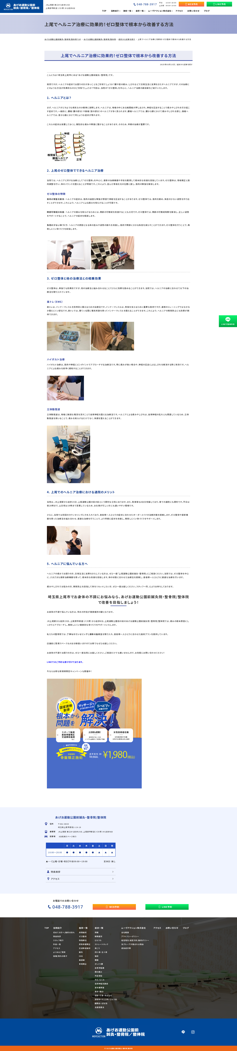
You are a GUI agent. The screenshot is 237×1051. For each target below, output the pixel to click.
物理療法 (83, 940)
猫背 (97, 956)
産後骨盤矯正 (84, 944)
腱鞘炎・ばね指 (101, 1003)
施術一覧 (83, 928)
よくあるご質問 (59, 952)
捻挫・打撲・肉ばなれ (103, 995)
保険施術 (83, 932)
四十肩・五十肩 (101, 952)
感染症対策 (126, 948)
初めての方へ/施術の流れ (64, 932)
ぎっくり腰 (99, 964)
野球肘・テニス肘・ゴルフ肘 (106, 999)
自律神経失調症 (101, 983)
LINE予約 (221, 4)
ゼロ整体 (83, 936)
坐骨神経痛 (99, 968)
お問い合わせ (172, 928)
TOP (46, 928)
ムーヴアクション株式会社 (133, 928)
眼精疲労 (98, 936)
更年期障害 (99, 987)
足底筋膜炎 (99, 1007)
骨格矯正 (83, 964)
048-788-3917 (147, 4)
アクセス (55, 878)
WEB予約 (193, 4)
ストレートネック (101, 944)
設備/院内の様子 (60, 956)
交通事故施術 (84, 948)
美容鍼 (82, 960)
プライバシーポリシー (130, 936)
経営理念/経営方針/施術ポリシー (135, 940)
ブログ (186, 928)
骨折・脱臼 (99, 991)
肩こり (97, 948)
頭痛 (97, 932)
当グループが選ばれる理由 (132, 944)
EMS (81, 956)
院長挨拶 (55, 871)
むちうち (98, 940)
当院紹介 (57, 928)
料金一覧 (57, 944)
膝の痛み (98, 972)
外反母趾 (98, 976)
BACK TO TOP (189, 1047)
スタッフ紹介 (58, 940)
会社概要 (125, 932)
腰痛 (97, 960)
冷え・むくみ (100, 979)
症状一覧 (99, 928)
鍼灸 (81, 952)
